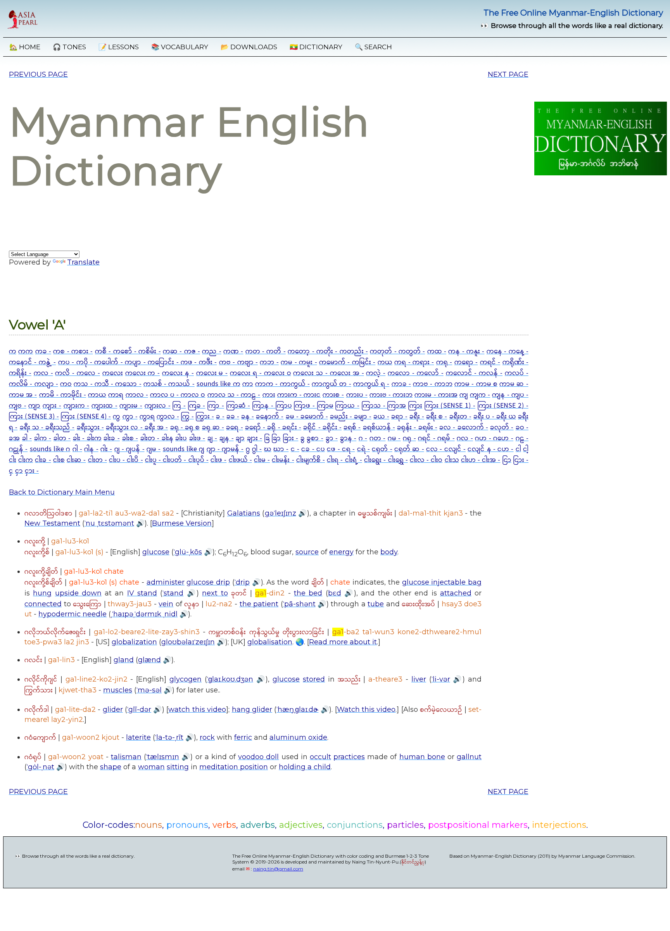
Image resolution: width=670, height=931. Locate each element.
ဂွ (248, 449)
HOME (24, 47)
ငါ (518, 449)
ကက (25, 351)
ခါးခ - (112, 438)
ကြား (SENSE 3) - (34, 416)
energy (341, 552)
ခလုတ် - (501, 427)
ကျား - (52, 405)
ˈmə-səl (149, 690)
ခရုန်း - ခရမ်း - (417, 427)
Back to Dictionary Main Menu (62, 492)
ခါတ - (62, 438)
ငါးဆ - (76, 460)
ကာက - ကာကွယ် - (282, 384)
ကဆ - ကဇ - (181, 351)
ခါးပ (181, 438)
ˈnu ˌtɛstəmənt (109, 523)
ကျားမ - (130, 405)
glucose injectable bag (442, 582)
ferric (243, 737)
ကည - (211, 351)
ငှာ (19, 471)
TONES (69, 47)
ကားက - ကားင (299, 394)
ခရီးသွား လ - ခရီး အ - (137, 427)
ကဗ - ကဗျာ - (238, 362)
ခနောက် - (269, 416)
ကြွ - (187, 416)
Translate (83, 262)
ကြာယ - (347, 405)
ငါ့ (525, 449)
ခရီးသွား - (90, 427)
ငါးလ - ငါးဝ (426, 460)
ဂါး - (106, 449)
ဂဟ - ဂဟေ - (494, 438)
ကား (268, 394)
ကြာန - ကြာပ (272, 405)
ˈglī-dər (139, 709)
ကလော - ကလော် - (416, 373)
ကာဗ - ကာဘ (432, 384)
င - (295, 449)
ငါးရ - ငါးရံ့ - (344, 460)
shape (110, 767)
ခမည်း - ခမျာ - (350, 416)
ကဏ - (233, 351)
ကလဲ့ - (375, 373)
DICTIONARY (316, 47)
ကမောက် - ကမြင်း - (347, 362)
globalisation (269, 642)
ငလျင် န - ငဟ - (490, 449)
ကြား (415, 405)
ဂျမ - (154, 449)
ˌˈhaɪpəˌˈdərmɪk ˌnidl (144, 614)
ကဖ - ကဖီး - (199, 362)
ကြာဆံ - (238, 405)
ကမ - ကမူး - (299, 362)
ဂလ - (465, 438)
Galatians (243, 513)
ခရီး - (416, 416)
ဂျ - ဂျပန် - (129, 449)
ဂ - (363, 438)
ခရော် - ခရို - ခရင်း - (273, 427)
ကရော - (466, 362)
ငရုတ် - (382, 449)
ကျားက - (77, 405)
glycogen (185, 679)
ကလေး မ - (212, 373)
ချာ (240, 438)
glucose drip (208, 582)
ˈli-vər (441, 679)
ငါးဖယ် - (240, 460)
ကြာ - (215, 405)
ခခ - (232, 416)
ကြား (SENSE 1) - (450, 405)
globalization (134, 642)
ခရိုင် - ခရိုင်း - (322, 427)
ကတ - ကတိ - (265, 351)
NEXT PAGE (508, 74)
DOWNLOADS (249, 47)
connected (43, 604)
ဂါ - (77, 449)
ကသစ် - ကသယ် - (169, 384)
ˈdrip (242, 582)
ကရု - (444, 362)
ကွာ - (130, 416)
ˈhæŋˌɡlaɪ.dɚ (297, 709)
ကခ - (43, 351)
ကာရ (115, 394)
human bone (422, 757)
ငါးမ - (262, 460)
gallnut (469, 757)
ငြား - (520, 460)
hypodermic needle (72, 614)
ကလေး (112, 373)
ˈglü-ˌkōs (188, 552)
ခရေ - (234, 427)
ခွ (302, 438)
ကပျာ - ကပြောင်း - (153, 362)
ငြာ (506, 460)
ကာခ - (401, 384)
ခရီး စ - (436, 416)
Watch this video (366, 709)
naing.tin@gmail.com (278, 869)
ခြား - (291, 438)
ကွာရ (147, 416)
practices (349, 757)
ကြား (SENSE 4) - (86, 416)
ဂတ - (378, 438)
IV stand (142, 593)
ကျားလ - (158, 405)
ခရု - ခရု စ (185, 427)
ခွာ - (332, 438)
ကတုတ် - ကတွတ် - (397, 351)
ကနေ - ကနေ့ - (507, 351)
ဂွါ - (257, 449)
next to (215, 593)
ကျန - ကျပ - (510, 394)
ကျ (463, 394)
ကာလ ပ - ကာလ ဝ (177, 394)
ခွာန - (348, 438)
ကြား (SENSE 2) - (503, 405)
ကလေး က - (142, 373)
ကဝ (66, 384)
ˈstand (172, 593)
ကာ (247, 384)
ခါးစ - (130, 438)
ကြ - (179, 405)
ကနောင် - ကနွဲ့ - (32, 362)
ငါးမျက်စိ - (310, 460)
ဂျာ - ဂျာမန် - (225, 449)
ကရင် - (490, 362)
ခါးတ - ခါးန (156, 438)
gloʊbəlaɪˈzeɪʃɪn (188, 642)
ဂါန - (91, 449)
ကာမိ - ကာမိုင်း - (62, 394)
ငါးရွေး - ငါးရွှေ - (386, 460)
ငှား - (32, 471)
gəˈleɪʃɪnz (280, 513)
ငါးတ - (97, 460)
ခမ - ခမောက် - (307, 416)
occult (320, 757)
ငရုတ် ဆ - (409, 449)
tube (376, 604)
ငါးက (25, 460)
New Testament (52, 523)
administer (166, 582)
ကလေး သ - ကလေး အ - (328, 373)
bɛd (334, 593)
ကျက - (480, 394)
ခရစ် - (352, 427)
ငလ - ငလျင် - (446, 449)
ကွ (116, 416)
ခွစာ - (315, 438)
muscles (117, 690)
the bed (308, 593)
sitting (178, 767)
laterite (138, 737)
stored (314, 679)
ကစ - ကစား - (73, 351)
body (388, 552)
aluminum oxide (298, 737)
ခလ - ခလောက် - (463, 427)
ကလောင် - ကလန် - (474, 373)
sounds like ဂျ (184, 449)
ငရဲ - (363, 449)
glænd (149, 660)
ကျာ (34, 405)
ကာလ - (137, 394)
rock (207, 737)
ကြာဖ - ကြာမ (313, 405)
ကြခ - (196, 405)
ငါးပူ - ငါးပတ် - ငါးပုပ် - (177, 460)
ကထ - (436, 351)
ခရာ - (399, 416)
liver (418, 679)
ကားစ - (333, 394)
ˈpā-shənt (299, 604)
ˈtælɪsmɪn (162, 757)
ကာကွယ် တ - (331, 384)
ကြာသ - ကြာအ (384, 405)
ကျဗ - (17, 405)
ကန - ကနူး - (466, 351)
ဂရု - (409, 438)
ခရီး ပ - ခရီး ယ (494, 416)
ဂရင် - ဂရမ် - (436, 438)
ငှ (11, 471)
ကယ (385, 362)
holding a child (305, 767)
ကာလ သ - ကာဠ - (234, 394)
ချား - (254, 438)
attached (455, 593)
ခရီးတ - (460, 416)
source (307, 552)
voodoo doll (258, 757)
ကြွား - (205, 416)
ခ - (220, 416)
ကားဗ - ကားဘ (391, 394)
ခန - (247, 416)
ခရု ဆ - (213, 427)
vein (166, 604)
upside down (78, 593)
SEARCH (373, 47)
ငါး (12, 460)
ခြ (267, 438)
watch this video (197, 709)
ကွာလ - (168, 416)
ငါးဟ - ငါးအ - (481, 460)
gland (124, 660)
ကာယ (97, 394)
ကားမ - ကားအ (435, 394)
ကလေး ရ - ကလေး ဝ (260, 373)
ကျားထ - (104, 405)
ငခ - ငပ (313, 449)
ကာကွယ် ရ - (371, 384)
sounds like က (218, 384)
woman (151, 767)
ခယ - (381, 416)
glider (113, 709)
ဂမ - (394, 438)
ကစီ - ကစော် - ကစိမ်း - (128, 351)
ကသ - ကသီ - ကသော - (107, 384)
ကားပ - (357, 394)
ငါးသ (452, 460)
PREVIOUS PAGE (38, 74)
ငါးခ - (43, 460)
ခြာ (276, 438)
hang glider (252, 709)
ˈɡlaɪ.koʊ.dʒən (230, 679)
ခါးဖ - (197, 438)
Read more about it (343, 642)
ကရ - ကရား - (414, 362)
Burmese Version (182, 523)
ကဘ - (269, 362)
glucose (155, 552)
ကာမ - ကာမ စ (475, 384)
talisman (126, 757)
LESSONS (118, 47)
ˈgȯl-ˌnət (40, 767)
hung (42, 593)
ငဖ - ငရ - (341, 449)
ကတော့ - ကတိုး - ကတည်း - (328, 351)
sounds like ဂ (50, 449)
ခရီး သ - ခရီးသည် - (47, 427)
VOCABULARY (179, 47)
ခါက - (43, 438)
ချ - (212, 438)
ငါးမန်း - (283, 460)
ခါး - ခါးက (87, 438)
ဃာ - (280, 449)
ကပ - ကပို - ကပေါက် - (91, 362)
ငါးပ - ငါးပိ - (126, 460)
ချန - (226, 438)
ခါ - (27, 438)
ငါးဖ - (218, 460)
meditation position (233, 767)
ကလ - (43, 373)
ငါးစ (59, 460)
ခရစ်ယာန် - (379, 427)
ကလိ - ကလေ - (77, 373)
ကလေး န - (178, 373)
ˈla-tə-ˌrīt (169, 737)
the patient (259, 604)
